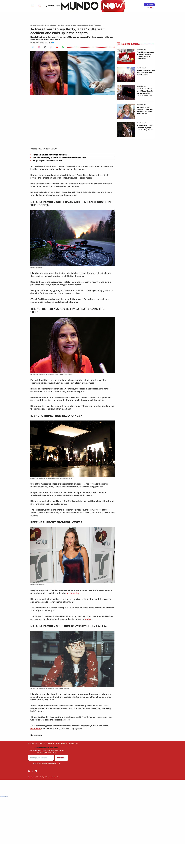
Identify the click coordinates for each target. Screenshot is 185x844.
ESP (147, 7)
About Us (42, 744)
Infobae (88, 619)
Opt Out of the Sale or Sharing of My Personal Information (43, 777)
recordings (35, 728)
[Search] (39, 5)
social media (73, 593)
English (37, 25)
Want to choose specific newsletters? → (46, 763)
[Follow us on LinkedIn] (36, 771)
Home (32, 25)
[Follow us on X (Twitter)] (32, 771)
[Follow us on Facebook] (29, 771)
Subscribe (149, 5)
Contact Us (50, 744)
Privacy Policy (73, 744)
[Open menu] (32, 5)
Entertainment (45, 25)
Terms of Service (61, 744)
